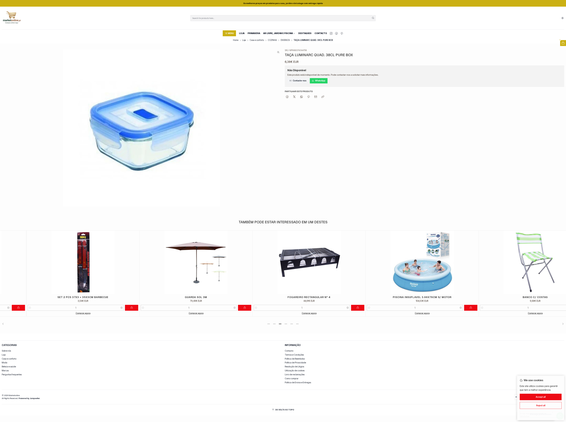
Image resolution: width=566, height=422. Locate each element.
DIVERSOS (285, 40)
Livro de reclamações (295, 374)
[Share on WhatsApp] (301, 97)
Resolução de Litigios (294, 366)
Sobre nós (6, 350)
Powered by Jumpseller (29, 398)
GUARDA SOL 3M (170, 297)
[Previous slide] (4, 324)
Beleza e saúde (9, 366)
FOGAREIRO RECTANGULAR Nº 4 (282, 297)
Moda (4, 362)
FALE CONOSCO (294, 3)
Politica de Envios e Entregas (298, 382)
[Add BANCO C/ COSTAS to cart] (557, 308)
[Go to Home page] (12, 18)
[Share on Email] (315, 97)
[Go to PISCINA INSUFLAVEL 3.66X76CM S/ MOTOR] (395, 262)
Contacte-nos (299, 80)
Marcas (5, 370)
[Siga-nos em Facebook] (336, 33)
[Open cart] (563, 43)
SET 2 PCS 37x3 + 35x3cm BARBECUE (56, 297)
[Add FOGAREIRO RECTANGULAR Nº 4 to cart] (331, 308)
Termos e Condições (294, 354)
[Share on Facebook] (287, 97)
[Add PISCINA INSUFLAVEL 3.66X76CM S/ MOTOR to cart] (444, 308)
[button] (229, 33)
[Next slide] (562, 324)
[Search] (373, 18)
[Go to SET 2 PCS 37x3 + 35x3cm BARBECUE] (56, 262)
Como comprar (291, 378)
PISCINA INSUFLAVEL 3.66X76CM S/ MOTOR (395, 297)
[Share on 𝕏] (294, 97)
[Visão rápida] (109, 262)
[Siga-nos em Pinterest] (341, 33)
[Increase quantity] (95, 308)
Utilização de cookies (295, 370)
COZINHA (272, 40)
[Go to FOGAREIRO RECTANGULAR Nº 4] (282, 262)
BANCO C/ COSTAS (508, 297)
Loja (244, 40)
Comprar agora (56, 313)
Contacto (289, 350)
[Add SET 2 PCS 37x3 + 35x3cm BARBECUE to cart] (105, 308)
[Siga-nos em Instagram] (331, 33)
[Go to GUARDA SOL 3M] (169, 262)
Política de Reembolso (295, 358)
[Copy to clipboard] (322, 97)
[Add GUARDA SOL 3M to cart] (218, 308)
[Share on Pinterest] (308, 97)
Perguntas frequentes (12, 374)
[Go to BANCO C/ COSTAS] (508, 262)
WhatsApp (320, 80)
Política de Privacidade (295, 362)
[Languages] (562, 18)
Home (235, 40)
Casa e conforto (257, 40)
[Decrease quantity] (3, 308)
